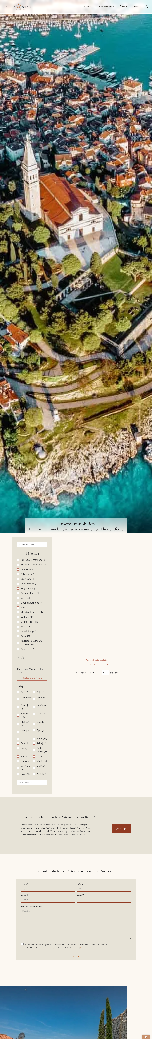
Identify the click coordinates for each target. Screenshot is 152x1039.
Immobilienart (28, 553)
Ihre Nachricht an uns (31, 906)
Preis (21, 657)
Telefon (80, 884)
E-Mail (24, 895)
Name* (24, 884)
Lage (20, 685)
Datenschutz (84, 948)
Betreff (80, 895)
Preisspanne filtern (32, 678)
